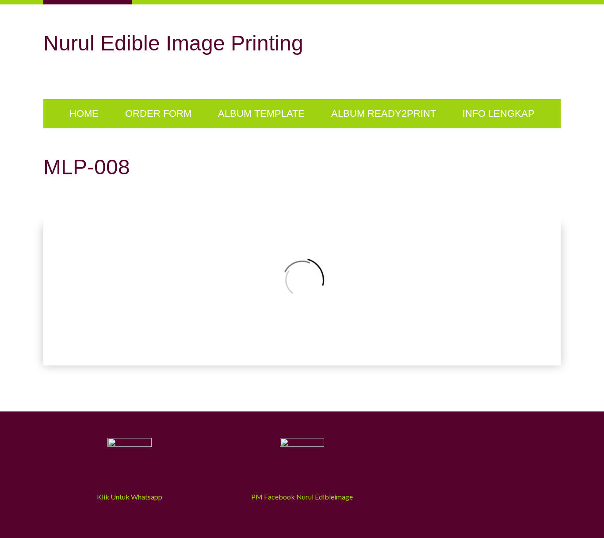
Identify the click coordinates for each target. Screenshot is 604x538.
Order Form (158, 113)
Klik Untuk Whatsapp (129, 496)
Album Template (261, 113)
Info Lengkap (499, 113)
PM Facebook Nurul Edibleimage (302, 496)
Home (84, 113)
